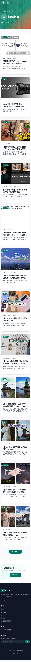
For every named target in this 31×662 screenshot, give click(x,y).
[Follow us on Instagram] (4, 600)
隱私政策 (15, 654)
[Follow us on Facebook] (1, 600)
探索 (2, 609)
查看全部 (14, 575)
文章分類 (3, 11)
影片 (2, 615)
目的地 (3, 618)
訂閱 (27, 642)
